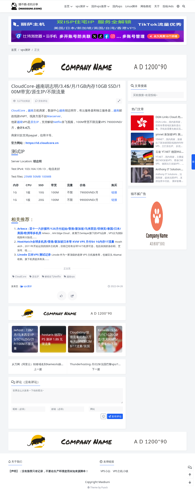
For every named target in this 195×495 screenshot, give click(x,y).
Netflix (57, 122)
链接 (114, 192)
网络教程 (146, 6)
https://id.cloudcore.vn (42, 143)
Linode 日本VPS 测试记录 (34, 254)
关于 (157, 6)
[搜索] (184, 6)
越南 (31, 110)
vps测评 (80, 6)
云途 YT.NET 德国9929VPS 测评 (174, 151)
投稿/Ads (168, 6)
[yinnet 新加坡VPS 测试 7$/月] (142, 140)
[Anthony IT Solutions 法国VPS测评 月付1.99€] (142, 175)
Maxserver (54, 116)
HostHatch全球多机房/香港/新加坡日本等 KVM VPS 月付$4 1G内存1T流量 (66, 241)
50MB (37, 176)
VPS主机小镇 (120, 471)
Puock (104, 487)
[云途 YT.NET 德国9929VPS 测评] (142, 157)
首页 (67, 6)
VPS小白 (105, 471)
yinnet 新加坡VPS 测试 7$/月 (173, 134)
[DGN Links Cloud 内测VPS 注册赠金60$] (142, 123)
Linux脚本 (131, 6)
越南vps (70, 276)
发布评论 (116, 416)
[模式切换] (178, 6)
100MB (46, 176)
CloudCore (18, 110)
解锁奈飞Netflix (52, 276)
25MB (28, 176)
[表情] (103, 416)
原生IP (34, 122)
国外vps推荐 (98, 6)
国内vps (117, 6)
